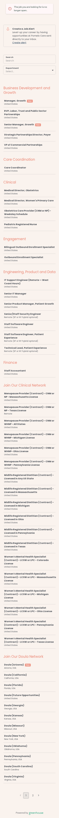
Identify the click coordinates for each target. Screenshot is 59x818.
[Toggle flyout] (52, 70)
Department (12, 68)
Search (9, 57)
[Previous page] (20, 795)
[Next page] (38, 795)
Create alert (19, 42)
